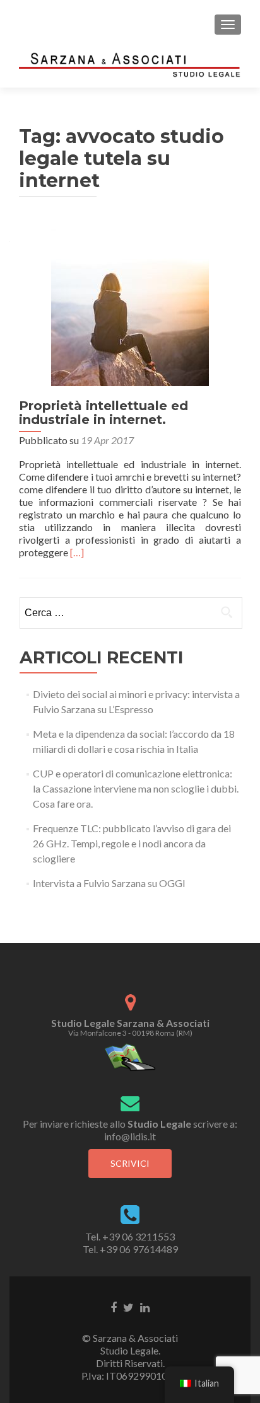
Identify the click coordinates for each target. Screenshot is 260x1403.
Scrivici (130, 1163)
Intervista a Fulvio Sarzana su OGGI (109, 883)
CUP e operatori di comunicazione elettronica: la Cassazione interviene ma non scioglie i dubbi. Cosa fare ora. (136, 788)
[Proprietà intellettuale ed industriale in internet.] (130, 306)
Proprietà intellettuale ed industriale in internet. (103, 412)
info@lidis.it (130, 1136)
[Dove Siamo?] (130, 1056)
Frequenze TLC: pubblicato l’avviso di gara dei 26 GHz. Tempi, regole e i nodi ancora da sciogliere (132, 843)
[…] (77, 552)
